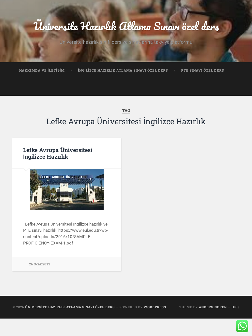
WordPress (155, 307)
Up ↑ (235, 307)
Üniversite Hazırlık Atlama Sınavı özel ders (126, 26)
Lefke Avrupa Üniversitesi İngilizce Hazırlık (57, 153)
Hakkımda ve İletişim (42, 70)
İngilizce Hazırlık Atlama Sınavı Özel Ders (123, 70)
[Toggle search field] (231, 87)
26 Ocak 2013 (39, 264)
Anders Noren (213, 307)
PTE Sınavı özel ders (202, 70)
